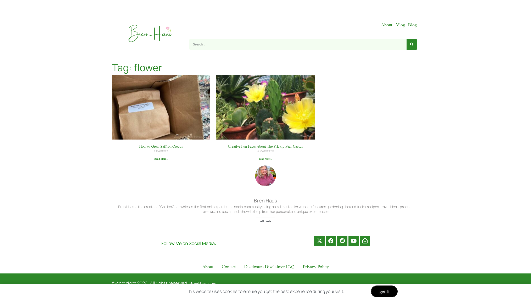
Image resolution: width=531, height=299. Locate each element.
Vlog (401, 25)
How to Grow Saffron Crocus (161, 146)
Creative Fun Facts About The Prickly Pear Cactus (265, 146)
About (387, 25)
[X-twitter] (319, 241)
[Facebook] (331, 241)
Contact (229, 266)
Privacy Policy (316, 266)
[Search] (412, 44)
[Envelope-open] (365, 241)
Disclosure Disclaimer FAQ (269, 266)
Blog (412, 25)
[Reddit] (342, 241)
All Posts (265, 221)
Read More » (161, 159)
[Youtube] (353, 241)
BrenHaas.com (202, 283)
